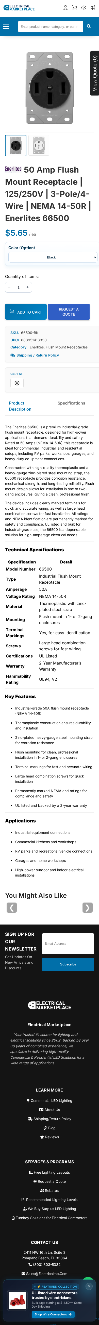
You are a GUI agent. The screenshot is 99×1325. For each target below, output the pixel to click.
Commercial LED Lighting (51, 1100)
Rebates (51, 1190)
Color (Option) (21, 247)
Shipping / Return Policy (37, 355)
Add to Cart (29, 312)
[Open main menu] (7, 26)
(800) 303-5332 (46, 1264)
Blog (51, 1128)
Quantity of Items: (22, 276)
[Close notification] (89, 1286)
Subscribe (68, 964)
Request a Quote (51, 1181)
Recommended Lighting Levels (51, 1199)
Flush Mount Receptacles (67, 347)
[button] (65, 8)
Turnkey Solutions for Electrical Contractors (51, 1218)
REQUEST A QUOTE (69, 311)
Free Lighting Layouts (51, 1172)
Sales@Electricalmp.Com (46, 1273)
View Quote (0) (94, 73)
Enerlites (37, 347)
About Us (51, 1109)
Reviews (51, 1137)
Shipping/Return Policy (51, 1119)
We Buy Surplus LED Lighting (51, 1208)
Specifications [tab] (71, 403)
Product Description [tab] (20, 406)
